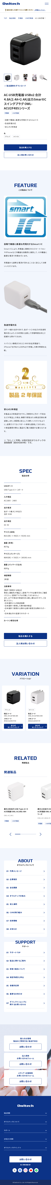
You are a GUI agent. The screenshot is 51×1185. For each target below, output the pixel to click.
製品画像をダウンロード (16, 85)
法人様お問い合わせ (25, 155)
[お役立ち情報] (25, 1138)
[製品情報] (25, 1113)
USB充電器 (15, 113)
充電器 (7, 113)
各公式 (13, 726)
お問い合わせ (25, 1046)
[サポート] (25, 1130)
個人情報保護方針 (25, 1165)
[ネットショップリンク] (25, 1147)
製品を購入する (25, 147)
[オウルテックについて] (25, 1121)
